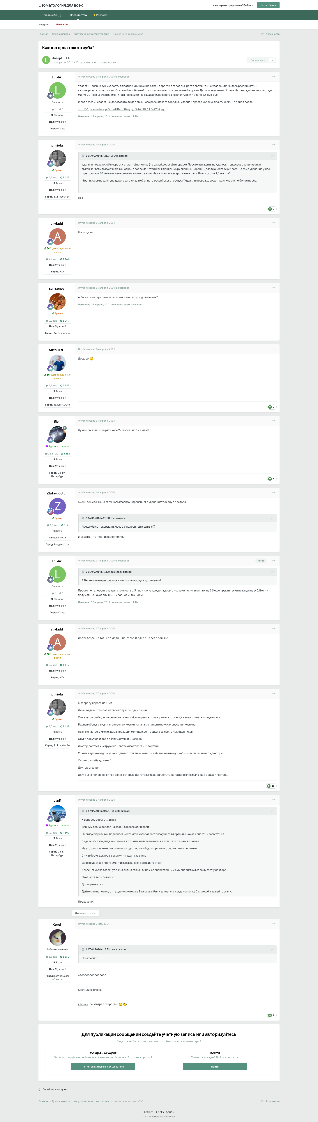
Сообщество (78, 15)
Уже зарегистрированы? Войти (232, 5)
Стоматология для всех (60, 5)
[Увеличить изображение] (91, 358)
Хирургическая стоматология (96, 62)
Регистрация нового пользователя (103, 1066)
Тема (147, 1112)
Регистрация (268, 4)
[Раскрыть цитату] (83, 155)
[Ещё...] (273, 76)
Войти (215, 1066)
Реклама (101, 15)
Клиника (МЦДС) (52, 15)
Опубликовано (96, 76)
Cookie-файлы (165, 1112)
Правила (62, 24)
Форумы (44, 24)
